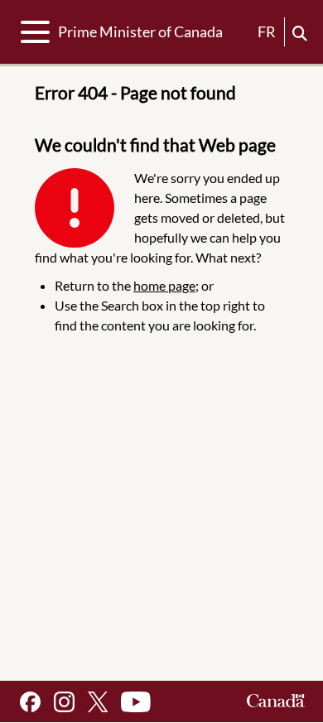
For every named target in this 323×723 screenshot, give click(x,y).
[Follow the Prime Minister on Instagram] (64, 702)
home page (164, 285)
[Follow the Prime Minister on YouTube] (136, 702)
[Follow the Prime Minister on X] (98, 702)
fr (267, 31)
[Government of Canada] (276, 702)
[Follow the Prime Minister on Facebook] (30, 702)
